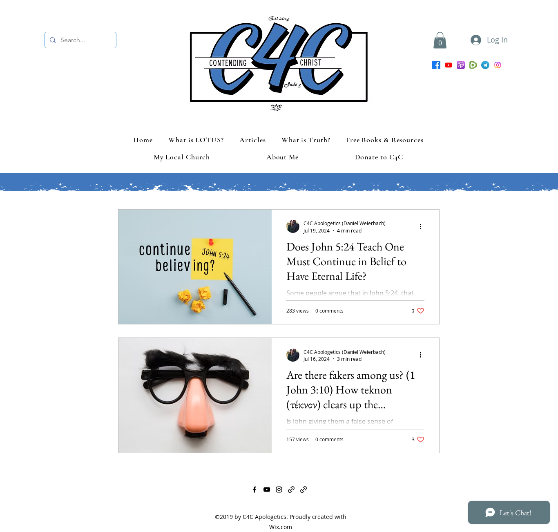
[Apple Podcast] (461, 65)
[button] (440, 40)
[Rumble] (473, 65)
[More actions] (423, 226)
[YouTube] (448, 65)
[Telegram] (485, 65)
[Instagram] (497, 65)
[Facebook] (436, 65)
